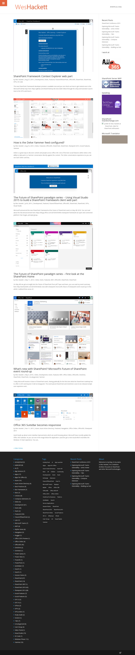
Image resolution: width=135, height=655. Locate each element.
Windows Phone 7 (20, 639)
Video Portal (19, 630)
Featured (52, 80)
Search (17, 569)
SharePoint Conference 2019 (111, 23)
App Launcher (59, 462)
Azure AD (59, 468)
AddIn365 (18, 465)
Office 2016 (46, 494)
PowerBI (17, 560)
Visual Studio (18, 206)
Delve (37, 146)
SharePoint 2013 (58, 509)
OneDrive (82, 375)
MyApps (56, 484)
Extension (52, 478)
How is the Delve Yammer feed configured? (39, 142)
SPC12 (17, 599)
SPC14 (17, 603)
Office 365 (56, 487)
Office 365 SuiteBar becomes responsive (37, 425)
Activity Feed (46, 462)
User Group (18, 627)
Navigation (64, 428)
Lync (16, 520)
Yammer (16, 148)
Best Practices (19, 486)
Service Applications (48, 503)
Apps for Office (20, 477)
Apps (16, 474)
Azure (37, 428)
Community (60, 472)
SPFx (15, 82)
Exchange (45, 478)
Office (50, 487)
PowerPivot (18, 563)
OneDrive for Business (49, 497)
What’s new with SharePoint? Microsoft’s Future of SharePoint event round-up (50, 370)
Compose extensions (21, 499)
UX (52, 519)
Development (39, 80)
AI (15, 468)
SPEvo (17, 606)
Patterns (59, 497)
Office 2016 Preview (21, 538)
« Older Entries (18, 448)
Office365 (72, 80)
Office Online (67, 375)
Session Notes (19, 575)
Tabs (16, 621)
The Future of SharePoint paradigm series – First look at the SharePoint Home (49, 275)
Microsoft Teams (20, 523)
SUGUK (17, 618)
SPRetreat (51, 516)
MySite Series (19, 529)
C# (48, 472)
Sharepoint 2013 (74, 146)
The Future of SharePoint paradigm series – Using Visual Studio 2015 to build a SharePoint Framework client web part (51, 199)
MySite (44, 487)
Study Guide (19, 615)
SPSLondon (18, 612)
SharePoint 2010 (20, 587)
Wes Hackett (19, 80)
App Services (19, 471)
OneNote (18, 551)
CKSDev (17, 496)
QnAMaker (18, 566)
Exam (16, 511)
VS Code (20, 82)
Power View (18, 557)
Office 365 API (54, 490)
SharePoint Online (48, 513)
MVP (52, 280)
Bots (16, 493)
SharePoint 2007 (20, 584)
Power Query (19, 554)
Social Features (85, 146)
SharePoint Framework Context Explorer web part (43, 76)
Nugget (17, 535)
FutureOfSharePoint (61, 80)
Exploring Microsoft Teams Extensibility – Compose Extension (110, 39)
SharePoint (79, 80)
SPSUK (57, 516)
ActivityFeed (19, 462)
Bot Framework (20, 490)
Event (46, 80)
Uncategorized (33, 377)
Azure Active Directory (47, 428)
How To (58, 481)
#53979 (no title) (115, 7)
